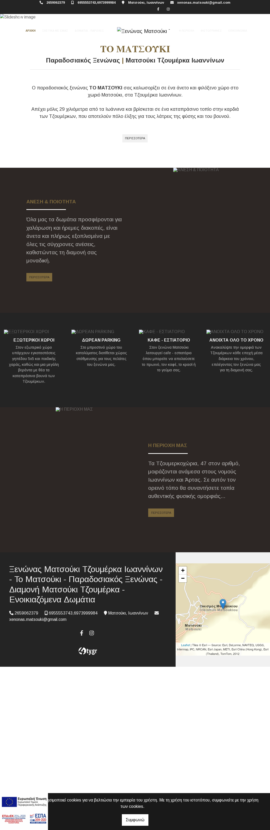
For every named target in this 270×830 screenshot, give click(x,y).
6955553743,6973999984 (96, 2)
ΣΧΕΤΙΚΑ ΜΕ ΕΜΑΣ (55, 30)
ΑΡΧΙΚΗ (31, 30)
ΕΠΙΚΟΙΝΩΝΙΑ (237, 30)
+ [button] (183, 570)
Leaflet (185, 645)
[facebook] (158, 9)
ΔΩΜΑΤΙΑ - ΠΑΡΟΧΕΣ (89, 30)
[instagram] (168, 9)
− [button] (183, 578)
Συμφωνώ (135, 820)
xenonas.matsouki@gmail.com (203, 2)
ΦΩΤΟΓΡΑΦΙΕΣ (211, 30)
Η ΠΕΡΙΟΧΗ (186, 30)
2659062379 (55, 2)
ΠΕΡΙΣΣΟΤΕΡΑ (135, 138)
